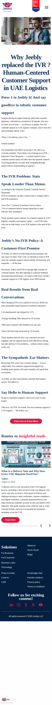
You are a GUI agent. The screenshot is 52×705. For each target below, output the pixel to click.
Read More (10, 520)
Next (50, 525)
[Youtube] (40, 605)
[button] (46, 7)
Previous (41, 525)
